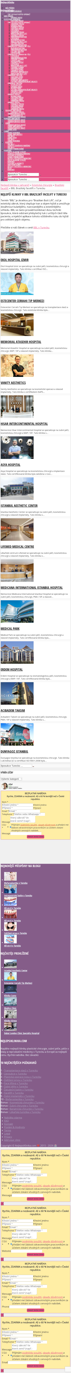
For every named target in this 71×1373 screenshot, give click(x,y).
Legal (7, 1133)
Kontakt (11, 169)
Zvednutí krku (17, 99)
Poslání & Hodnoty (16, 163)
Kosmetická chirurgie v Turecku (27, 1102)
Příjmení (37, 808)
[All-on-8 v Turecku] (10, 904)
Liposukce (15, 38)
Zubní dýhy (12, 129)
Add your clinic (14, 173)
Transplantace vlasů (16, 121)
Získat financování (16, 148)
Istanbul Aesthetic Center (19, 505)
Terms (7, 1130)
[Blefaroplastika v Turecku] (10, 879)
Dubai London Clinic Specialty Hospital (21, 1033)
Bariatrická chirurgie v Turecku (26, 1108)
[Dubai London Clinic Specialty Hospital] (10, 1030)
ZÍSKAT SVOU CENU (35, 837)
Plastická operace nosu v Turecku (22, 1076)
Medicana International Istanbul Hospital (32, 587)
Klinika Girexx (10, 1020)
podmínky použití (28, 824)
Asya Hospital (10, 464)
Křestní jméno (39, 804)
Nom (5, 801)
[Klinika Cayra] (10, 992)
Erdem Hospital (12, 669)
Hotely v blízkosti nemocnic (19, 166)
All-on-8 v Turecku (12, 908)
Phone (5, 1306)
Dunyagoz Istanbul (14, 751)
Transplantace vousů (17, 116)
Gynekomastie (17, 115)
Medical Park (10, 628)
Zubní (6, 131)
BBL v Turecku (41, 227)
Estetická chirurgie (12, 19)
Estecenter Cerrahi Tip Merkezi (22, 300)
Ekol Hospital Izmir (15, 259)
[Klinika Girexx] (10, 1017)
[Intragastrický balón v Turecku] (10, 892)
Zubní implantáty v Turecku (19, 1096)
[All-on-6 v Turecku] (10, 917)
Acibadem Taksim (13, 710)
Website (6, 1251)
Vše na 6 (11, 147)
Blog (10, 176)
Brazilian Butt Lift (19, 41)
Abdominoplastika (19, 45)
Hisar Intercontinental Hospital (24, 423)
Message (6, 821)
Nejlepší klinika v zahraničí (15, 185)
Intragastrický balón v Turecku (18, 895)
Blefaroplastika (18, 48)
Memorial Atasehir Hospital (21, 341)
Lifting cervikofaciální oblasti (24, 81)
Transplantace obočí (16, 128)
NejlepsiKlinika (7, 2)
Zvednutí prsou (17, 35)
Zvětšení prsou (17, 20)
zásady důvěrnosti (47, 824)
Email (5, 811)
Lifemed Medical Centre (17, 546)
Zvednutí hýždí (17, 70)
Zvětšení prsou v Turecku (15, 933)
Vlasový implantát (12, 118)
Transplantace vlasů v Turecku (21, 1070)
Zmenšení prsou (17, 100)
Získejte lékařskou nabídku (19, 145)
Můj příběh (8, 16)
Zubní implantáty (15, 134)
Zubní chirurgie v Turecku (24, 1105)
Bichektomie (16, 96)
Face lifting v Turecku (16, 1083)
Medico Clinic (10, 1008)
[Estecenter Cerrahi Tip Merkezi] (10, 979)
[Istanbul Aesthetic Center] (10, 967)
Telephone (8, 814)
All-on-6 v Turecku (12, 920)
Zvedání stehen (17, 67)
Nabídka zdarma (13, 1117)
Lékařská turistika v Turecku (25, 1112)
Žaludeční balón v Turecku (18, 1089)
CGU (4, 826)
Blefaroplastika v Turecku (15, 883)
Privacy (8, 1136)
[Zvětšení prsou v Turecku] (10, 930)
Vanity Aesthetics (13, 382)
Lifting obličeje (17, 51)
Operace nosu (16, 17)
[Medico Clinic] (10, 1004)
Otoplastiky (16, 93)
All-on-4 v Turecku (12, 945)
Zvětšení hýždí (17, 77)
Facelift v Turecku (14, 1092)
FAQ (6, 1120)
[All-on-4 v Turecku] (10, 942)
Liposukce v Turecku (15, 1073)
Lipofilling (15, 52)
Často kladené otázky (17, 160)
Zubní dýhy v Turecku (16, 1086)
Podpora (7, 150)
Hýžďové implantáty (19, 80)
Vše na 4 (11, 144)
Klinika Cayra (10, 995)
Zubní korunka (14, 141)
